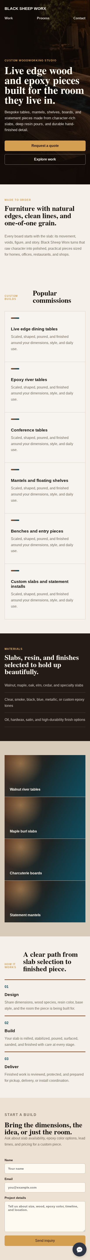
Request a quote (45, 146)
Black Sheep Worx (25, 8)
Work (9, 18)
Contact (79, 18)
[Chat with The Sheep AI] (80, 1249)
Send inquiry (45, 1240)
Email (9, 1179)
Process (43, 18)
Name (9, 1160)
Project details (15, 1197)
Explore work (45, 159)
